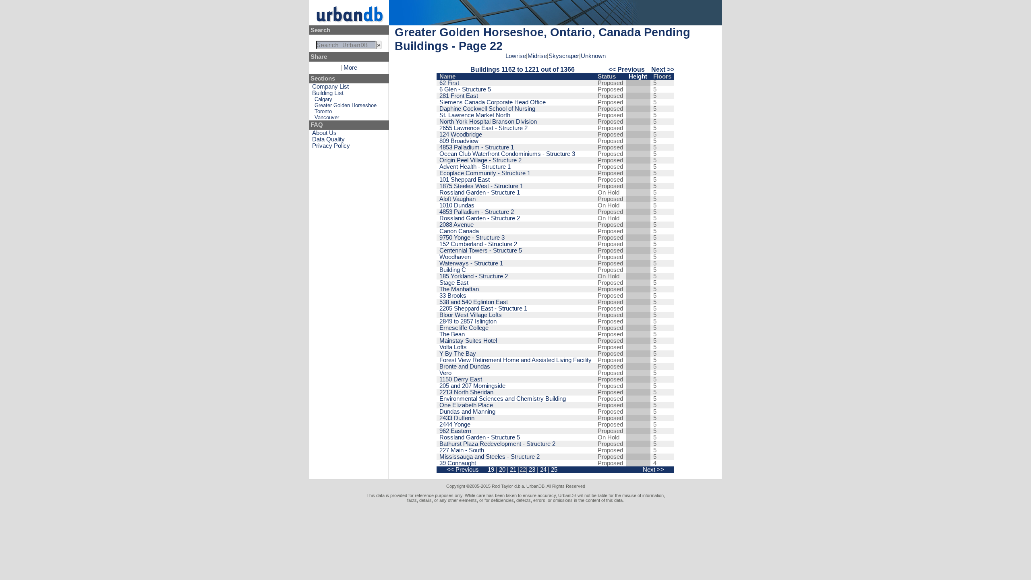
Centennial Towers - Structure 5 (480, 250)
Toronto (323, 111)
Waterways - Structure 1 (471, 263)
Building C (452, 270)
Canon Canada (459, 231)
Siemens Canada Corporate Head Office (492, 102)
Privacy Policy (331, 146)
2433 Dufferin (456, 418)
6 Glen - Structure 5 (465, 89)
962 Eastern (455, 431)
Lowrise (515, 56)
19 (491, 469)
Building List (328, 93)
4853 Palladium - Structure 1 (476, 147)
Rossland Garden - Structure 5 (479, 437)
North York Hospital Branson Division (488, 121)
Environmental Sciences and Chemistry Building (502, 399)
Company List (330, 86)
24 (543, 469)
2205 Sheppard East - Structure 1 (483, 308)
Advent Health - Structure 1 (475, 167)
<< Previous (627, 69)
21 (513, 469)
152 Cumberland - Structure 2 (478, 244)
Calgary (323, 99)
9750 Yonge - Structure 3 (472, 237)
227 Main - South (461, 450)
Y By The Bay (457, 353)
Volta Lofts (453, 347)
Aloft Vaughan (457, 199)
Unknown (593, 56)
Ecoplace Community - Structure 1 (484, 173)
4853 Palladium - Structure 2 (476, 212)
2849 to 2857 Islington (468, 321)
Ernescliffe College (464, 328)
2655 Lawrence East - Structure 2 (483, 128)
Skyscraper (564, 56)
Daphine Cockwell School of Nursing (487, 109)
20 (502, 469)
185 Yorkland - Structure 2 (473, 276)
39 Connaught (457, 463)
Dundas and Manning (467, 411)
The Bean (452, 334)
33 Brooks (452, 295)
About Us (324, 133)
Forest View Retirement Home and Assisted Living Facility (515, 360)
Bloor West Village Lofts (470, 315)
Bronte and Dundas (464, 366)
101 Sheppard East (464, 179)
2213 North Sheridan (466, 392)
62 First (449, 83)
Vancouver (327, 117)
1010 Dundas (456, 205)
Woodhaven (455, 257)
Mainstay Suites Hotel (468, 341)
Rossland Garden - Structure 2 (479, 218)
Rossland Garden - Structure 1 (479, 192)
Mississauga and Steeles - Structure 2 (489, 457)
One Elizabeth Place (466, 405)
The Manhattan (459, 289)
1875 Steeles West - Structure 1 (481, 186)
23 (532, 469)
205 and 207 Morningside (472, 386)
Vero (445, 373)
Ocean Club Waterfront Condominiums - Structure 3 (507, 154)
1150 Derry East (460, 379)
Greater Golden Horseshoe (346, 105)
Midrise (537, 56)
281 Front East (458, 96)
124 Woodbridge (460, 134)
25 (554, 469)
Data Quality (328, 139)
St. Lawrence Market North (474, 115)
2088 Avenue (456, 225)
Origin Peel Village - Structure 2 (480, 160)
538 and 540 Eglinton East (473, 302)
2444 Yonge (454, 424)
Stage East (453, 283)
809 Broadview (458, 141)
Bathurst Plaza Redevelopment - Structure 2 (497, 444)
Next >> (662, 69)
